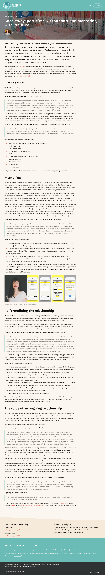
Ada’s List (44, 88)
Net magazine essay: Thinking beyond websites (20, 530)
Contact (97, 5)
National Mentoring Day (26, 76)
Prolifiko (22, 67)
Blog (89, 5)
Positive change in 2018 (12, 536)
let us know (17, 556)
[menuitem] (89, 5)
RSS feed (76, 550)
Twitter (12, 505)
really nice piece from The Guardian (32, 505)
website (61, 503)
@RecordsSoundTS (29, 566)
